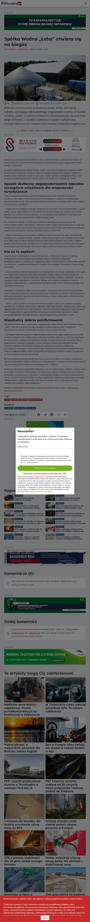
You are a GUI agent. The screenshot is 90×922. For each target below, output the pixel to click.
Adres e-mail (23, 447)
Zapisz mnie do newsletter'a (45, 468)
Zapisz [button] (45, 918)
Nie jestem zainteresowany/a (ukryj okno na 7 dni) (45, 473)
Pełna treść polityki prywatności (40, 491)
